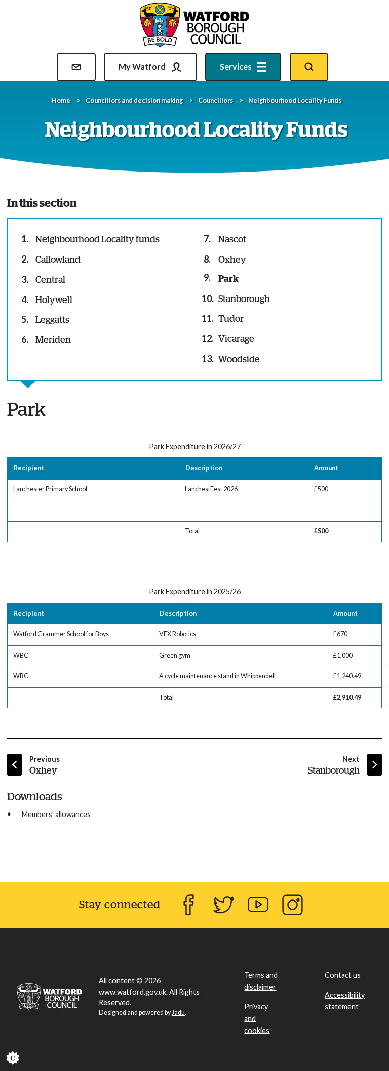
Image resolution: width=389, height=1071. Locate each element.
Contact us (343, 974)
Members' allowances (56, 814)
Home (61, 100)
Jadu (178, 1012)
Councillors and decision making (134, 100)
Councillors (215, 100)
